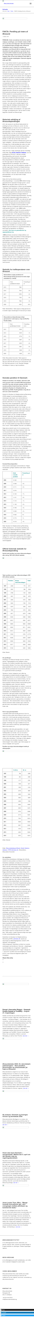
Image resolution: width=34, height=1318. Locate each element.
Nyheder (5, 9)
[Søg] (26, 3)
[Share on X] (4, 960)
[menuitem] (26, 3)
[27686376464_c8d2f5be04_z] (15, 23)
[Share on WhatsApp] (4, 962)
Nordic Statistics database (19, 152)
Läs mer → (25, 1036)
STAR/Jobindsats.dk (13, 850)
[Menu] (30, 3)
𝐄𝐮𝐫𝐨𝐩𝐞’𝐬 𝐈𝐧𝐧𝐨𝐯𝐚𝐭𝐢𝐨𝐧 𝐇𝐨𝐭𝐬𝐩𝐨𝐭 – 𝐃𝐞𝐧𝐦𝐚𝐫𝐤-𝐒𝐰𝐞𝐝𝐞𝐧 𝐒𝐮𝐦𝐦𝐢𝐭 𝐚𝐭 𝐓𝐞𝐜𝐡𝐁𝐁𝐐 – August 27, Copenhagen (17, 1011)
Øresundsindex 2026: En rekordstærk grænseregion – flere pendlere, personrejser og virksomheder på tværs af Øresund (16, 1066)
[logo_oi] (14, 3)
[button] (3, 1310)
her (13, 232)
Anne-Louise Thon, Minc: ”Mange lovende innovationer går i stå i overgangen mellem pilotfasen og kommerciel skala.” (15, 1205)
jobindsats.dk (16, 939)
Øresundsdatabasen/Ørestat (13, 848)
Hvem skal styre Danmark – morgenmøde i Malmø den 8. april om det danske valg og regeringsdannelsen (16, 1155)
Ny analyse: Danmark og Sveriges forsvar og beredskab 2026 (15, 1115)
